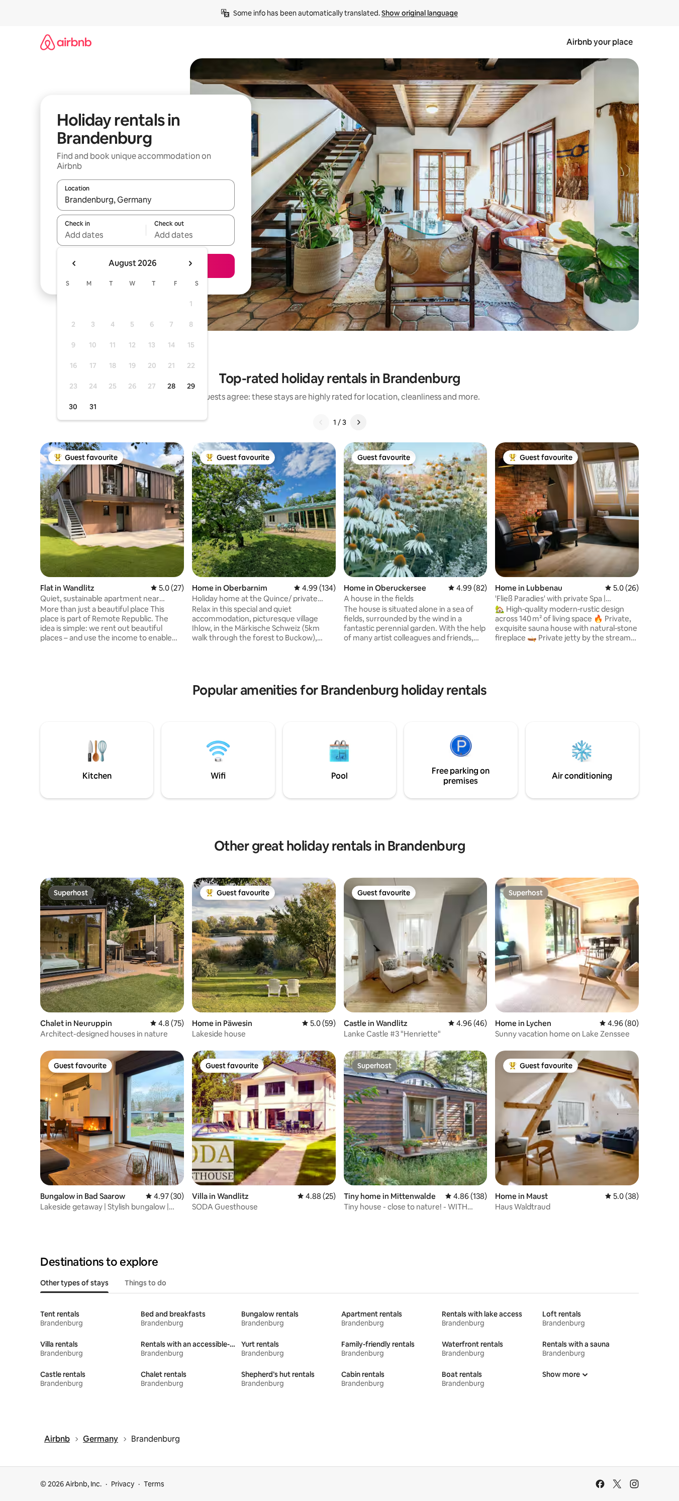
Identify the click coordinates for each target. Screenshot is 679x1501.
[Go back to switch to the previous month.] (74, 263)
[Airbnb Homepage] (65, 42)
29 (191, 386)
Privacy (122, 1483)
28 (171, 386)
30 (73, 406)
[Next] (358, 422)
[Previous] (321, 422)
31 (92, 406)
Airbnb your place (599, 42)
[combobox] (146, 200)
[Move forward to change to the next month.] (190, 263)
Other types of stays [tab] (74, 1282)
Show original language (419, 13)
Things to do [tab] (145, 1282)
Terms (154, 1483)
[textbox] (101, 235)
